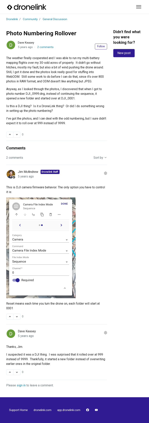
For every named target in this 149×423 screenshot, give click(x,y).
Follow (101, 46)
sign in (21, 385)
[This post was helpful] (9, 135)
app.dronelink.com (68, 410)
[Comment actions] (105, 173)
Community (30, 19)
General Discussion (55, 19)
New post (124, 53)
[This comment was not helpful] (16, 317)
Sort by (99, 157)
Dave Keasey (26, 42)
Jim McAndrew (28, 172)
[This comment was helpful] (9, 317)
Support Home (18, 410)
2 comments (45, 47)
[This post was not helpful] (16, 135)
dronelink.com (42, 410)
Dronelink (12, 19)
